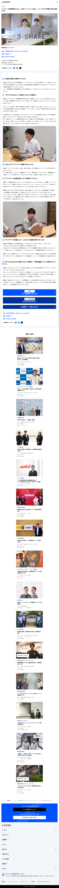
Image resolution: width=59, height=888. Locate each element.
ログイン (4, 868)
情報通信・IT (8, 54)
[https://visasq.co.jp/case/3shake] (20, 68)
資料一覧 (4, 849)
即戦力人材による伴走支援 (21, 51)
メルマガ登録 (5, 859)
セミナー (4, 844)
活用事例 (4, 839)
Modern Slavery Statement (43, 881)
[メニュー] (56, 2)
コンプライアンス (23, 881)
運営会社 (4, 863)
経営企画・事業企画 (10, 56)
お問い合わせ (5, 854)
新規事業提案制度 (9, 51)
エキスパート (5, 835)
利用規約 (33, 881)
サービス (4, 830)
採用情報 (3, 881)
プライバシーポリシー (13, 881)
